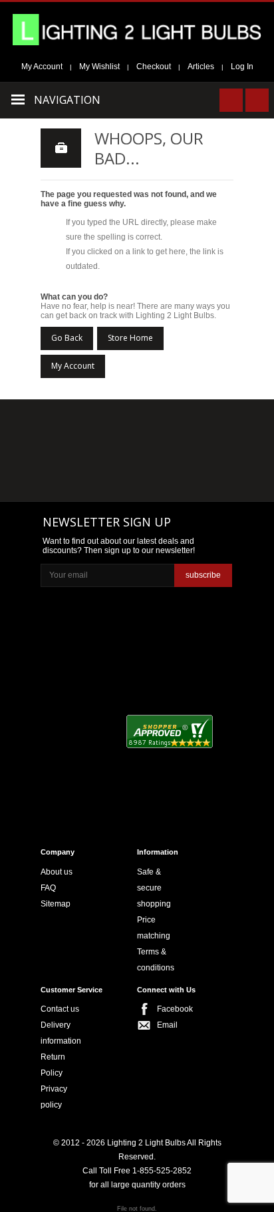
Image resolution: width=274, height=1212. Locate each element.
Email (167, 1025)
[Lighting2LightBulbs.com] (137, 29)
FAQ (48, 888)
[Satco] (199, 452)
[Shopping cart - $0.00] (257, 100)
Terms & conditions (155, 959)
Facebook (170, 1009)
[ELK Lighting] (195, 425)
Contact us (60, 1009)
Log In (242, 66)
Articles (201, 66)
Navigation (67, 100)
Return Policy (53, 1065)
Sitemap (55, 904)
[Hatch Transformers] (71, 426)
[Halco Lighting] (135, 426)
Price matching (153, 927)
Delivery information (61, 1033)
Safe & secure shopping (154, 888)
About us (56, 872)
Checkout (153, 66)
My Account (42, 66)
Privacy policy (54, 1097)
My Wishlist (99, 66)
